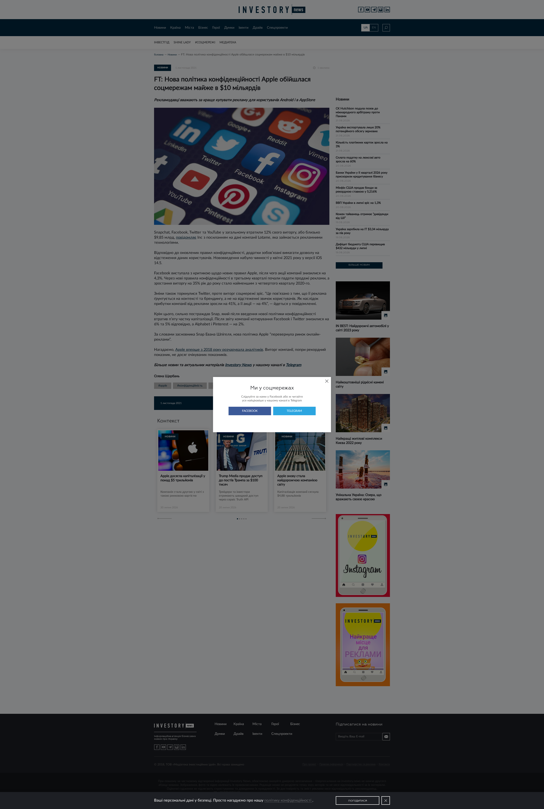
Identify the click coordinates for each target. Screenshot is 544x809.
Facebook (250, 410)
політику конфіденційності (288, 800)
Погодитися (357, 801)
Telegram (294, 410)
